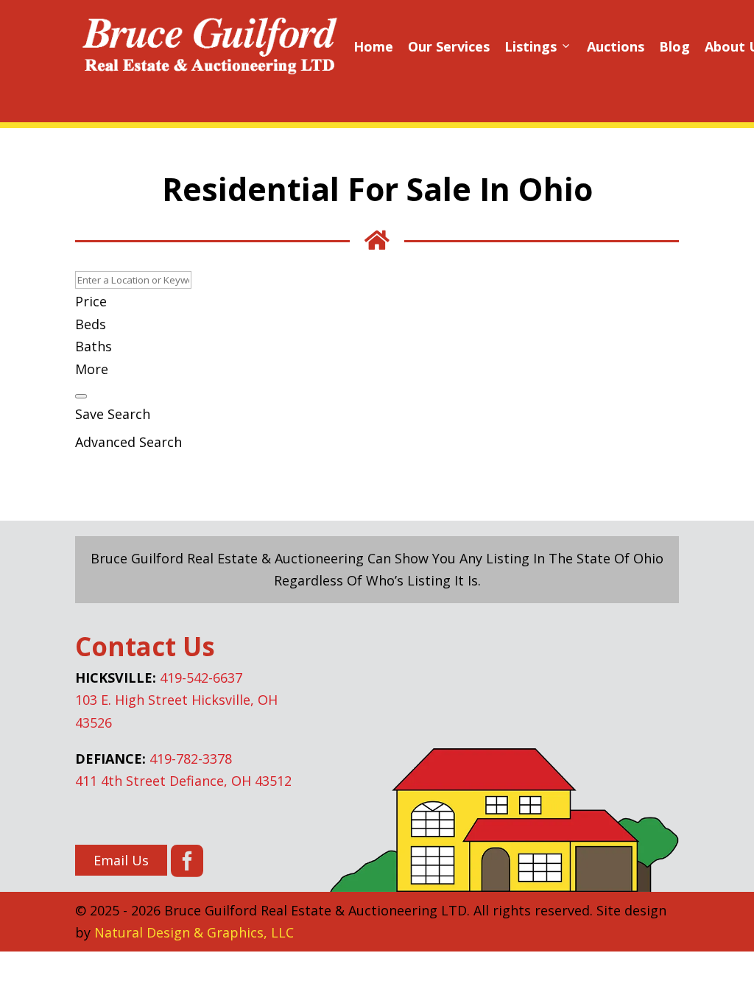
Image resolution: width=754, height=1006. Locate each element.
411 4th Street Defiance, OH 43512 (183, 780)
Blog (674, 46)
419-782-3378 (190, 758)
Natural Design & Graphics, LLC (194, 932)
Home (373, 46)
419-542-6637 (201, 677)
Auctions (615, 46)
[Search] (81, 396)
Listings (538, 46)
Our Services (449, 46)
